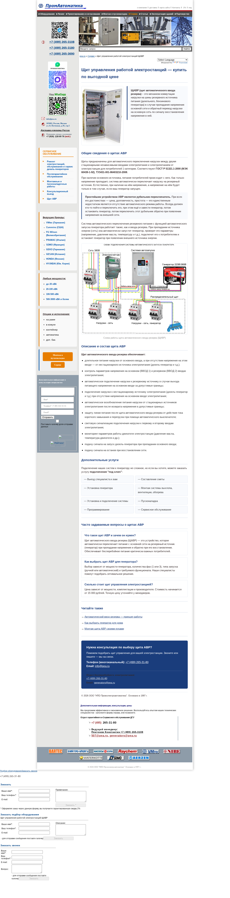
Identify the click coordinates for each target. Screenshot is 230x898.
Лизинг (61, 14)
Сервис (134, 14)
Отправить (47, 417)
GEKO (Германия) (55, 249)
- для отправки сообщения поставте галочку (22, 838)
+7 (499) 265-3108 (61, 42)
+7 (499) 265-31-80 (137, 662)
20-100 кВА (51, 289)
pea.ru (83, 56)
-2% (184, 8)
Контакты (176, 8)
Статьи (144, 14)
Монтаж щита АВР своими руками (104, 628)
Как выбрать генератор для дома (104, 622)
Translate (183, 63)
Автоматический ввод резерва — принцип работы (113, 616)
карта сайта (165, 8)
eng (190, 8)
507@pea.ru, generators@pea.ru (114, 735)
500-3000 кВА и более (57, 299)
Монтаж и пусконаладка (115, 14)
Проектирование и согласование (84, 14)
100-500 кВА (52, 294)
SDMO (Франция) (55, 245)
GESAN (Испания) (55, 254)
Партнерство (182, 14)
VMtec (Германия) (55, 223)
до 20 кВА (51, 284)
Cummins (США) (54, 227)
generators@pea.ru (104, 682)
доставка (153, 8)
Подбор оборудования (11, 771)
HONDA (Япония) (55, 259)
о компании (142, 8)
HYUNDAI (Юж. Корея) (58, 264)
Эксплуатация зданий (162, 14)
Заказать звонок (29, 771)
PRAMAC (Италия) (55, 240)
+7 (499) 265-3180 (61, 47)
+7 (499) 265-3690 (61, 53)
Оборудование (47, 14)
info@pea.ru (51, 119)
